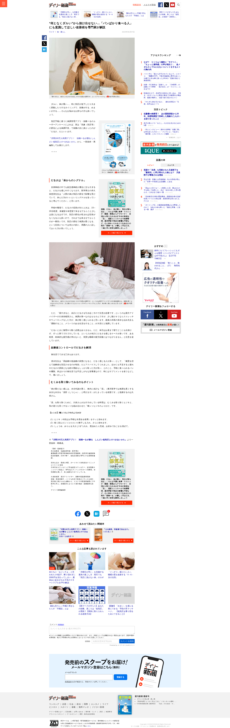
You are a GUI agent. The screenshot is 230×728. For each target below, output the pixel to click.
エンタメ (95, 704)
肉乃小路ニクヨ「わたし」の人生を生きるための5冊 (162, 124)
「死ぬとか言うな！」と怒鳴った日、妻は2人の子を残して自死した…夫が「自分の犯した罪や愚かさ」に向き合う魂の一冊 (162, 190)
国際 (86, 704)
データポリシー (72, 714)
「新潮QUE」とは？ (174, 137)
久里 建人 (107, 532)
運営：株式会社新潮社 (87, 714)
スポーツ (64, 707)
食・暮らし (61, 32)
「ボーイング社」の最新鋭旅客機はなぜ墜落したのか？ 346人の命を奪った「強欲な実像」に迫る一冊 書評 (162, 207)
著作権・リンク (91, 712)
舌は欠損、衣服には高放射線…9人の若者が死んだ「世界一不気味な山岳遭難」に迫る (162, 181)
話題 (64, 704)
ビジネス (53, 707)
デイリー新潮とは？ (56, 712)
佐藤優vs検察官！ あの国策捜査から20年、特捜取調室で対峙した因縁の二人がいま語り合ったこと (162, 116)
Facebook (147, 312)
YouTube (174, 312)
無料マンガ (84, 707)
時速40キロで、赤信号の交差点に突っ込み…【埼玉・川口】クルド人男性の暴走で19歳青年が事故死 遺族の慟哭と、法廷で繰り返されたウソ (162, 95)
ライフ (51, 32)
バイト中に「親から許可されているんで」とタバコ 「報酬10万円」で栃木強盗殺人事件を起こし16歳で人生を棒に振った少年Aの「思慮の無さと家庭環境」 (162, 77)
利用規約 (68, 682)
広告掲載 (68, 712)
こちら (88, 726)
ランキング (54, 704)
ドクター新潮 (98, 707)
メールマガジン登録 (163, 330)
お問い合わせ (78, 712)
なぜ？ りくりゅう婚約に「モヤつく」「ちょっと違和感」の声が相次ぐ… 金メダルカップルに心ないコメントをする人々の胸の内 (162, 65)
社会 (71, 704)
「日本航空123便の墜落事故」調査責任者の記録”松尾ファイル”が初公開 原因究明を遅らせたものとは (162, 199)
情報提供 (137, 5)
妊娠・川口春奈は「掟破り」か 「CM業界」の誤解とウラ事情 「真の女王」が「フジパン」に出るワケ (162, 87)
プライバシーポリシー (56, 714)
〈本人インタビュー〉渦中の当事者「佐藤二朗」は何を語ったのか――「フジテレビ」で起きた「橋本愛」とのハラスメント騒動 (162, 132)
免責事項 (109, 712)
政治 (79, 704)
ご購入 (101, 712)
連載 (74, 707)
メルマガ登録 (150, 5)
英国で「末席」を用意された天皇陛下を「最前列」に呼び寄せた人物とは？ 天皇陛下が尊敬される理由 (162, 172)
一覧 (179, 55)
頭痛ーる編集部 (65, 536)
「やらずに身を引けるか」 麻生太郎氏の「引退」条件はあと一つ (161, 103)
